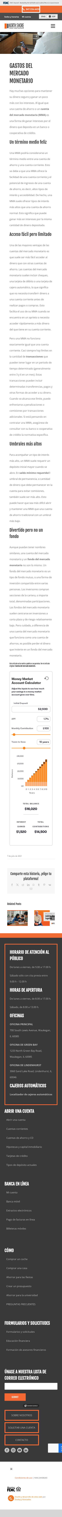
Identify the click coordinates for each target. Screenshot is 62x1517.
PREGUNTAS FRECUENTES (21, 1304)
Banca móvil (13, 1201)
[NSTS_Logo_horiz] (14, 26)
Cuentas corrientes (17, 1128)
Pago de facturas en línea (20, 1219)
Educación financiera (18, 1340)
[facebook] (7, 1450)
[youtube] (19, 1450)
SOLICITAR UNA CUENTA (21, 1427)
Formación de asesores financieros (26, 1350)
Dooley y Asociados (23, 1499)
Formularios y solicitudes (20, 1331)
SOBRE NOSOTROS (21, 1415)
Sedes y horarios (11, 16)
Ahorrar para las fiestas (19, 1277)
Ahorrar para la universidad (22, 1295)
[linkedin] (25, 1450)
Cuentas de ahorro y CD (19, 1138)
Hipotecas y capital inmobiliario (24, 1147)
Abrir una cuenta (15, 1119)
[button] (9, 918)
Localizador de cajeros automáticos (31, 1094)
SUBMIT (15, 1397)
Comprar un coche (17, 1259)
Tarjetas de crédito (17, 1156)
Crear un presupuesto (18, 1286)
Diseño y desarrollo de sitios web (28, 1496)
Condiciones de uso (23, 1477)
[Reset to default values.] (46, 679)
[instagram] (13, 1450)
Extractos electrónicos (19, 1210)
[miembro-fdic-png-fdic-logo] (14, 1489)
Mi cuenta (26, 16)
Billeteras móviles (16, 1228)
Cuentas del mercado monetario (25, 666)
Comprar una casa (16, 1268)
